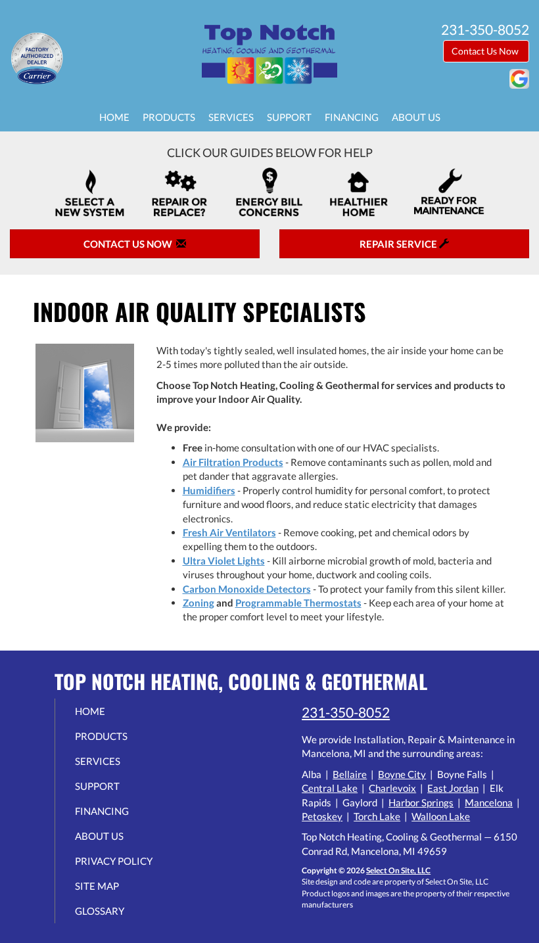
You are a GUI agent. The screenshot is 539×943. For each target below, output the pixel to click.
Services (231, 117)
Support (289, 117)
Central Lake (330, 788)
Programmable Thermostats (298, 603)
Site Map (97, 886)
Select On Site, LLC (398, 870)
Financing (352, 117)
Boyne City (402, 774)
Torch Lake (377, 816)
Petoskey (322, 816)
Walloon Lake (440, 816)
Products (169, 117)
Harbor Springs (421, 802)
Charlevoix (392, 788)
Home (114, 117)
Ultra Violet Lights (224, 560)
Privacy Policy (113, 861)
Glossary (99, 911)
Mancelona (489, 802)
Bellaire (350, 774)
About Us (416, 117)
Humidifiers (209, 490)
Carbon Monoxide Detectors (247, 589)
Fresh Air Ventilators (229, 532)
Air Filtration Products (233, 462)
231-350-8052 (346, 712)
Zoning (198, 603)
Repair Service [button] (399, 244)
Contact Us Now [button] (486, 51)
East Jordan (453, 788)
